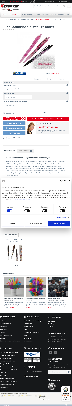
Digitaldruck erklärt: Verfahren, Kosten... (35, 299)
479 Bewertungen (5, 405)
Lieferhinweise (28, 323)
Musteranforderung (5, 323)
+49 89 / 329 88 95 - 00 (15, 1)
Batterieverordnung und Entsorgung (10, 341)
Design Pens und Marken (7, 355)
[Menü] (69, 387)
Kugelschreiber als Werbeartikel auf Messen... (56, 299)
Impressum (27, 338)
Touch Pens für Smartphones (8, 381)
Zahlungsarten (28, 326)
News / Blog (3, 329)
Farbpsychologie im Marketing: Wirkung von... (14, 299)
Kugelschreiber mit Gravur (8, 361)
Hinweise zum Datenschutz (32, 332)
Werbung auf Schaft (10, 85)
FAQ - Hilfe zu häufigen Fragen (33, 321)
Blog (26, 1)
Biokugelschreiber (5, 364)
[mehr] (12, 307)
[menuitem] (62, 1)
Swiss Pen (3, 375)
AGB (25, 329)
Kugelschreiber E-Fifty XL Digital (14, 241)
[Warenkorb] (69, 6)
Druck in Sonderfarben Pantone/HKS (15, 101)
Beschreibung (9, 151)
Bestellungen (52, 324)
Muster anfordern (15, 128)
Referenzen (3, 326)
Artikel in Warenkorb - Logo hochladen (47, 118)
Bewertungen (25, 151)
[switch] (27, 210)
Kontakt (26, 335)
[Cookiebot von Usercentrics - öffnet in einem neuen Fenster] (61, 181)
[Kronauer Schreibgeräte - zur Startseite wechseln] (10, 7)
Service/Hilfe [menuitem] (49, 1)
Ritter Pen (3, 372)
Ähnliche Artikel (10, 235)
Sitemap (2, 338)
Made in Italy (56, 73)
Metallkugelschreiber (6, 358)
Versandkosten (28, 341)
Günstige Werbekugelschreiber (9, 352)
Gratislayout (3, 321)
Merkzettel (51, 327)
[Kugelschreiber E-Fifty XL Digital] (14, 252)
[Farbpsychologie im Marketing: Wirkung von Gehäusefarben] (14, 287)
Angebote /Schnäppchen (7, 367)
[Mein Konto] (69, 1)
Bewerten (18, 137)
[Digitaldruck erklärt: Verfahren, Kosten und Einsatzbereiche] (36, 287)
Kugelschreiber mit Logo (7, 384)
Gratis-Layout (15, 133)
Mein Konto (51, 321)
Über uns (2, 332)
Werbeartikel (4, 387)
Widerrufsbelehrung (6, 335)
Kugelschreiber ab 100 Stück (8, 369)
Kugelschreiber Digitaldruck (8, 378)
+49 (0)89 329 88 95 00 (48, 127)
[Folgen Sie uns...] (30, 1)
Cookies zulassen (59, 223)
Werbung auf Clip (9, 93)
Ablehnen (13, 223)
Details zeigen (61, 217)
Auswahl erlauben (36, 223)
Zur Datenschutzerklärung (22, 200)
